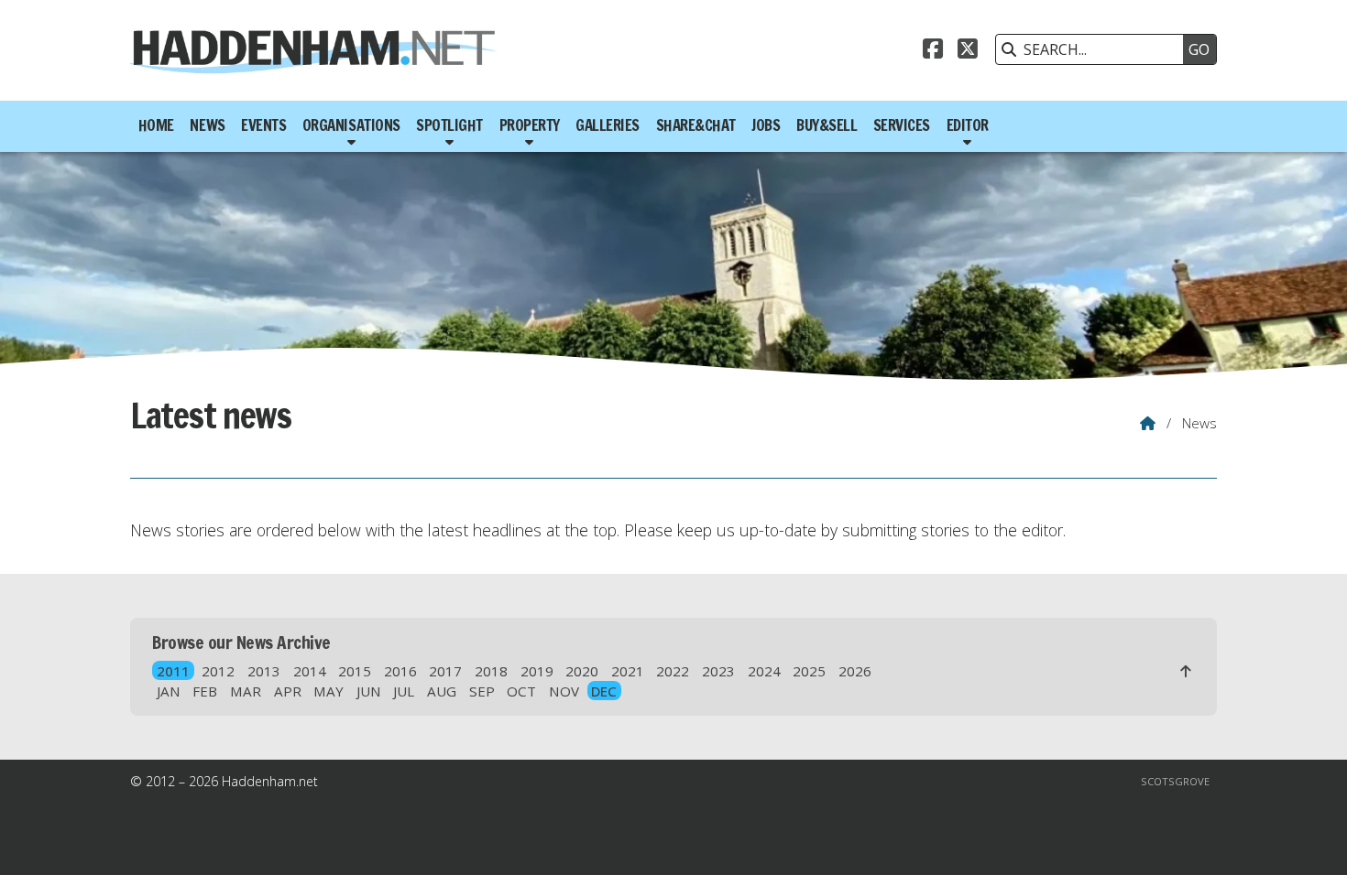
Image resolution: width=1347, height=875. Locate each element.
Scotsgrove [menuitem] (1175, 781)
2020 (581, 671)
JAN (169, 691)
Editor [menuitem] (968, 125)
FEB (204, 691)
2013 (263, 671)
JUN (368, 691)
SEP (482, 691)
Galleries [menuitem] (607, 125)
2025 (809, 671)
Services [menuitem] (901, 125)
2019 (536, 671)
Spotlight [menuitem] (449, 125)
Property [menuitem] (529, 125)
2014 (309, 671)
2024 (764, 671)
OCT (521, 691)
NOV (564, 691)
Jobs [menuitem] (765, 125)
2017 (445, 671)
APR (287, 691)
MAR (245, 691)
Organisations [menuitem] (351, 125)
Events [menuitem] (263, 125)
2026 (854, 671)
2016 (400, 671)
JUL (403, 691)
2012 (218, 671)
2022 (672, 671)
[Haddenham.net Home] (313, 50)
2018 (491, 671)
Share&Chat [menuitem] (696, 125)
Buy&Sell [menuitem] (826, 125)
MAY (328, 691)
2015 (354, 671)
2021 (627, 671)
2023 (718, 671)
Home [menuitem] (156, 125)
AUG (441, 691)
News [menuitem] (207, 125)
